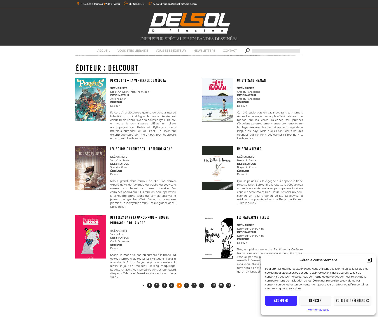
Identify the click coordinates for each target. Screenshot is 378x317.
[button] (369, 260)
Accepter (281, 301)
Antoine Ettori (118, 98)
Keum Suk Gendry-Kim (250, 228)
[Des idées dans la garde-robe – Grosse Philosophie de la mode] (90, 257)
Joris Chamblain (119, 160)
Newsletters (204, 50)
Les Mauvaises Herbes (253, 217)
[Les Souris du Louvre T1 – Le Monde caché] (90, 188)
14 (214, 285)
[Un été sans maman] (217, 120)
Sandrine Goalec (119, 167)
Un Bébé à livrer (249, 149)
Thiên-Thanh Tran (139, 91)
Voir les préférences (352, 301)
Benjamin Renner (247, 160)
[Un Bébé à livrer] (217, 188)
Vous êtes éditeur (171, 50)
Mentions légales (318, 309)
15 (221, 285)
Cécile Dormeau (119, 241)
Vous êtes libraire (132, 50)
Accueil (103, 50)
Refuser (315, 301)
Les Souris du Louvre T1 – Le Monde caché (141, 149)
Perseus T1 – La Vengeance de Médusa (138, 80)
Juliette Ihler (117, 234)
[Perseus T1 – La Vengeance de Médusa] (90, 119)
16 (229, 285)
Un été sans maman (251, 80)
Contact (230, 50)
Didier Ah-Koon (119, 91)
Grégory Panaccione (248, 91)
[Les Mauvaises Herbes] (217, 257)
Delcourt (115, 105)
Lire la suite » (135, 138)
